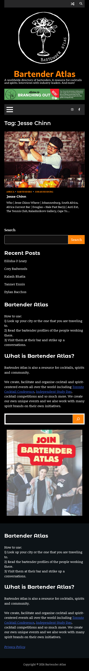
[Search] (78, 418)
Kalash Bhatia (14, 276)
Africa (10, 192)
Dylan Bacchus (15, 291)
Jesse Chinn (16, 197)
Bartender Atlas (44, 73)
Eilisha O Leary (15, 260)
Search (10, 229)
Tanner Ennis (14, 284)
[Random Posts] (72, 3)
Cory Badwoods (15, 268)
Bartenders (24, 192)
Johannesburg (44, 192)
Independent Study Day (54, 391)
